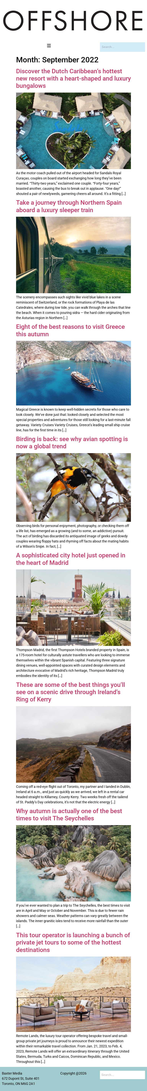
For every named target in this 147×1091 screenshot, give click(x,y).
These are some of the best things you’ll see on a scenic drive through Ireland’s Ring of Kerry (70, 692)
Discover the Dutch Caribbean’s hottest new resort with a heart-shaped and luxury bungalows (73, 79)
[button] (49, 46)
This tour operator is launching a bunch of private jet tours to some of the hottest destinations (73, 942)
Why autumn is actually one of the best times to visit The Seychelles (69, 814)
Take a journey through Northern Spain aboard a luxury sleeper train (69, 206)
